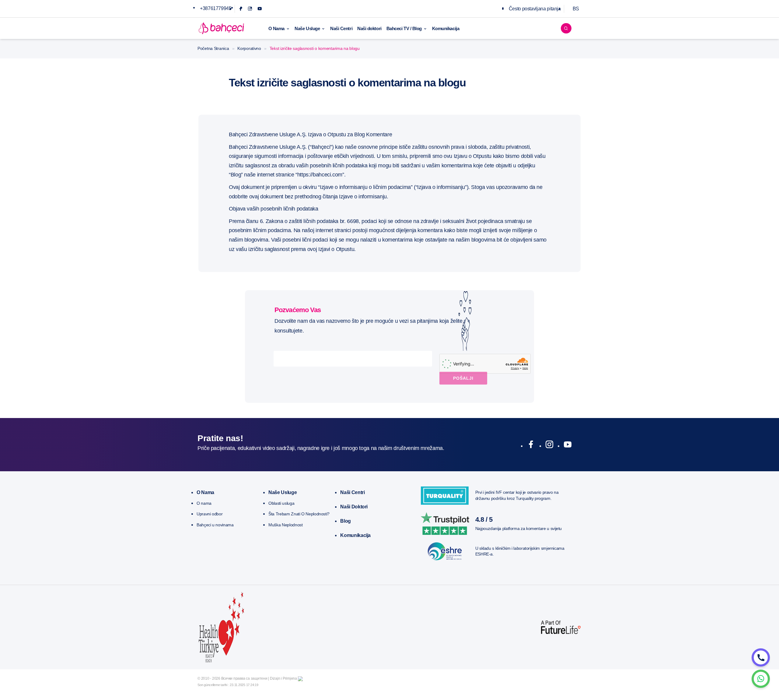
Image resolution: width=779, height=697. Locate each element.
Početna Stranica (213, 48)
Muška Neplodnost (285, 524)
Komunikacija (445, 28)
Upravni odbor (209, 513)
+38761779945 (216, 8)
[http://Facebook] (531, 446)
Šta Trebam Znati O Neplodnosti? (299, 513)
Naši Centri (341, 28)
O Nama (276, 28)
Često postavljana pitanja (535, 8)
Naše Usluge (307, 28)
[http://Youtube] (567, 446)
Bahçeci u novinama (215, 524)
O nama (205, 492)
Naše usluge (282, 492)
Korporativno (249, 48)
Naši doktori (369, 28)
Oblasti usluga (281, 503)
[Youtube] (260, 9)
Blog (345, 521)
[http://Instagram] (549, 446)
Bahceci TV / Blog (404, 28)
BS (576, 8)
